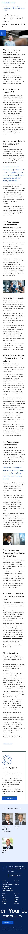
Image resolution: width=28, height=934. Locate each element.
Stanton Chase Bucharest (9, 701)
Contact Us (6, 922)
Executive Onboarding (7, 890)
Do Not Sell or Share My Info (7, 929)
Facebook (16, 897)
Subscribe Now (14, 875)
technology (11, 641)
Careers (4, 903)
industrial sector (13, 634)
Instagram (16, 903)
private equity (21, 636)
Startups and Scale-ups (15, 659)
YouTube (16, 899)
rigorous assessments (13, 419)
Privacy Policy (21, 927)
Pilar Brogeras (6, 656)
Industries (16, 882)
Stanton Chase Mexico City (9, 657)
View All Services (8, 798)
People (3, 897)
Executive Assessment (7, 884)
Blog (18, 7)
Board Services (5, 886)
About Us (4, 901)
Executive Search (6, 882)
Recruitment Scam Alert (18, 929)
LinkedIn (16, 895)
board (12, 454)
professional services (17, 638)
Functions (16, 884)
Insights (13, 7)
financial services (7, 638)
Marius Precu (6, 699)
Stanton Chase (5, 7)
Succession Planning (7, 888)
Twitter (15, 901)
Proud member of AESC (6, 927)
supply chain (14, 636)
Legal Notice (14, 927)
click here (9, 646)
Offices (3, 895)
